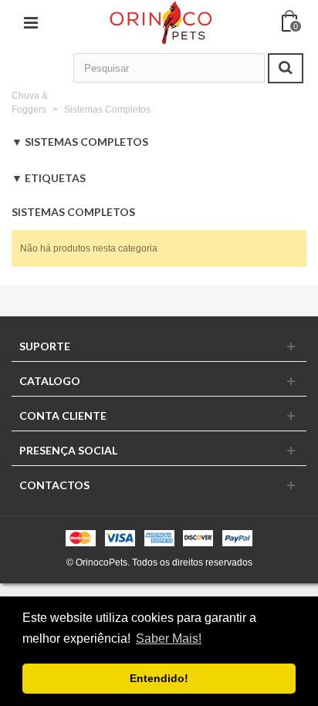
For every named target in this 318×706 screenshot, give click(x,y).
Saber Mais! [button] (168, 638)
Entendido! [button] (159, 678)
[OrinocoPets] (160, 22)
